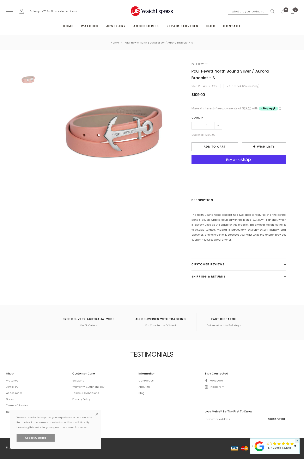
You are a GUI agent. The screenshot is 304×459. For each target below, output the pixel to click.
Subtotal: (197, 135)
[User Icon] (21, 11)
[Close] (97, 413)
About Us (145, 387)
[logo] (152, 11)
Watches (12, 380)
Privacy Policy (81, 399)
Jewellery (12, 387)
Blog (142, 393)
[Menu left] (9, 11)
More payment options (238, 170)
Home (115, 42)
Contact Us (146, 380)
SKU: (194, 86)
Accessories (14, 393)
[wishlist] (283, 11)
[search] (271, 11)
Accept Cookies (35, 438)
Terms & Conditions (85, 393)
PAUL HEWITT (199, 64)
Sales (10, 399)
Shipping (78, 380)
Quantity (197, 117)
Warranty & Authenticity (88, 387)
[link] (28, 79)
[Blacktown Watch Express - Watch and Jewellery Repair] (260, 451)
